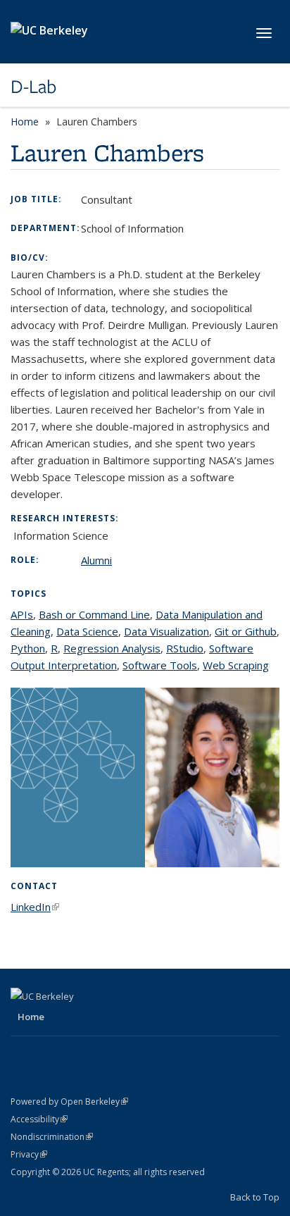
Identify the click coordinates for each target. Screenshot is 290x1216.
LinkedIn (35, 907)
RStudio (184, 648)
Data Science (87, 631)
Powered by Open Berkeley (69, 1102)
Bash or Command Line (94, 614)
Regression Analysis (111, 648)
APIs (22, 614)
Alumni (96, 560)
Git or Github (246, 631)
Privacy (29, 1154)
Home (25, 121)
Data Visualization (166, 631)
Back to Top (254, 1197)
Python (28, 648)
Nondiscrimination (52, 1137)
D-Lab (33, 86)
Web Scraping (236, 665)
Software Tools (159, 665)
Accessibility (39, 1119)
